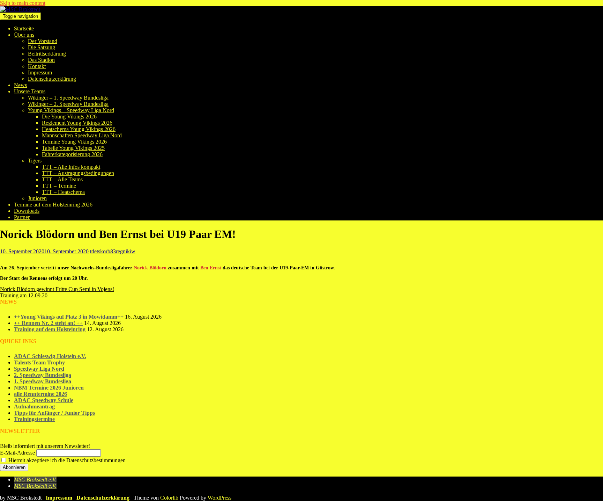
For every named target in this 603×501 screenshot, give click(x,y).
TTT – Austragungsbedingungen (78, 173)
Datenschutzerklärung (52, 79)
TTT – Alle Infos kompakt (71, 167)
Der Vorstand (42, 41)
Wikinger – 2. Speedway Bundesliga (68, 104)
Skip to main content (22, 3)
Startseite (24, 28)
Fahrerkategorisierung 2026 (72, 154)
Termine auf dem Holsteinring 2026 (53, 205)
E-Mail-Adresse (17, 453)
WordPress (219, 498)
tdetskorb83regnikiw (112, 251)
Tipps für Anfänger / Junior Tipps (54, 413)
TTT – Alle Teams (62, 179)
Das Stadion (41, 60)
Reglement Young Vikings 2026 (77, 123)
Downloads (26, 211)
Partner (22, 217)
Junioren (37, 198)
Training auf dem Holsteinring (49, 329)
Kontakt (37, 66)
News (20, 85)
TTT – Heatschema (63, 192)
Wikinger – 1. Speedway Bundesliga (68, 98)
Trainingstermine (34, 419)
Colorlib (169, 498)
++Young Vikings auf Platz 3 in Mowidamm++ (69, 317)
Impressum (40, 72)
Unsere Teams (29, 91)
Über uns (24, 35)
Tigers (35, 161)
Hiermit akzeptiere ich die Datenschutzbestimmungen (66, 460)
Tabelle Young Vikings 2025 (73, 148)
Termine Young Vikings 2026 (74, 142)
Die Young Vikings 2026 (69, 116)
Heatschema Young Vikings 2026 (79, 129)
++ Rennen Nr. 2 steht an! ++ (48, 323)
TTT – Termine (59, 186)
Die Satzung (41, 47)
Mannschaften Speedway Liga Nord (82, 135)
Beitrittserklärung (47, 54)
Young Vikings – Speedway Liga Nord (71, 110)
